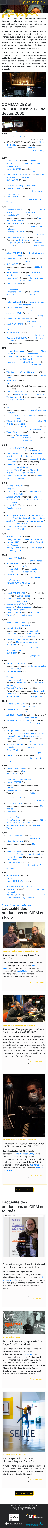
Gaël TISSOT (11, 653)
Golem (33, 310)
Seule (36, 240)
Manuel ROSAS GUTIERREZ (18, 583)
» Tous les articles (24, 1189)
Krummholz (28, 440)
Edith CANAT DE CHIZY (16, 174)
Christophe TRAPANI (15, 292)
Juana (14, 502)
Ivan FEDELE (12, 634)
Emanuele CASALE (14, 709)
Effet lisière (39, 800)
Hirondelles (26, 625)
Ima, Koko (31, 747)
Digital (25, 771)
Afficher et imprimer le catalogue (16, 905)
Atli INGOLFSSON (14, 715)
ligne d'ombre (27, 456)
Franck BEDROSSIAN (15, 593)
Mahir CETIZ (16, 407)
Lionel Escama (24, 607)
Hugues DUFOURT (14, 537)
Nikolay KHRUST (13, 548)
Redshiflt (22, 529)
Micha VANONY (13, 820)
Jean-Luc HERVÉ (13, 136)
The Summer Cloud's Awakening (31, 854)
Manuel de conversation (26, 642)
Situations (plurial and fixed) (18, 779)
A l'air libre (38, 316)
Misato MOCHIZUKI (14, 744)
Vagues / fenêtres (36, 561)
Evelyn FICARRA (13, 558)
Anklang (33, 793)
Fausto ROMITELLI (14, 857)
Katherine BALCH (14, 302)
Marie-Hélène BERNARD (16, 622)
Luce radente (29, 706)
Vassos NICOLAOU (14, 688)
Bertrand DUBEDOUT (15, 663)
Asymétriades (22, 435)
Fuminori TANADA (14, 470)
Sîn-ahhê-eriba (34, 429)
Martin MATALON (14, 739)
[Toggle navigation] (3, 2)
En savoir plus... (37, 982)
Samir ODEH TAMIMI (15, 324)
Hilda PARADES (13, 272)
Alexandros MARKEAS (16, 604)
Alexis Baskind (36, 542)
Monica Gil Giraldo (36, 302)
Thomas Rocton (38, 515)
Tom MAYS (11, 889)
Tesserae (32, 294)
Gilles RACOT (12, 750)
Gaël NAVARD (12, 180)
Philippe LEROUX (13, 730)
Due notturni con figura (28, 636)
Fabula (35, 172)
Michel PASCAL (13, 332)
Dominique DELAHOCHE (17, 515)
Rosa (13, 462)
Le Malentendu (31, 353)
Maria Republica (27, 359)
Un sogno (22, 424)
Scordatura (11, 787)
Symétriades (22, 467)
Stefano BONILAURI (15, 704)
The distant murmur (15, 400)
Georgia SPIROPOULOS (16, 338)
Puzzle (9, 878)
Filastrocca (35, 838)
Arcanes (25, 177)
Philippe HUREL (13, 542)
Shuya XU (10, 755)
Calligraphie (35, 656)
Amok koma (11, 860)
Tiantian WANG (13, 397)
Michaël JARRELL (14, 563)
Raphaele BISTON (14, 486)
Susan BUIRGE (21, 682)
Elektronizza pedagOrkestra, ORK (21, 185)
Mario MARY (11, 505)
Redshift (21, 478)
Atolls (8, 383)
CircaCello (39, 335)
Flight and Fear (12, 817)
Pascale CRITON (13, 782)
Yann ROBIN (11, 148)
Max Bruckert (35, 491)
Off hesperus (25, 305)
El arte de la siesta (38, 723)
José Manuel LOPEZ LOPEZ (18, 720)
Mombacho (31, 212)
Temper (9, 677)
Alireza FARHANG (14, 196)
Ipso (39, 752)
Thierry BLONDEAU (14, 881)
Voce (27, 261)
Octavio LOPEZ (13, 895)
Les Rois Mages (37, 245)
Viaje (17, 418)
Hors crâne (22, 601)
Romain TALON (13, 283)
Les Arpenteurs (36, 696)
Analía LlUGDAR (13, 497)
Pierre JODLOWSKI (14, 803)
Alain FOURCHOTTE (15, 790)
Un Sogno (27, 1354)
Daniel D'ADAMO (13, 169)
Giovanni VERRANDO (19, 438)
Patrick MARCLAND (15, 237)
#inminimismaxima (14, 289)
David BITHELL (13, 774)
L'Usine (40, 234)
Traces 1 (29, 741)
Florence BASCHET (14, 835)
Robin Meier (32, 148)
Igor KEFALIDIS (13, 491)
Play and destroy (29, 717)
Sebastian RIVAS (13, 612)
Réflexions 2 (39, 691)
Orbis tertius (27, 615)
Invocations (31, 321)
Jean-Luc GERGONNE (16, 448)
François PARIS (13, 278)
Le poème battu (29, 572)
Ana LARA (10, 521)
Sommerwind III (28, 473)
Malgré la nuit (23, 523)
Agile (33, 828)
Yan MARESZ (12, 258)
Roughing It (33, 631)
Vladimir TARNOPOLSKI (16, 475)
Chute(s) (23, 566)
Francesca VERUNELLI (19, 362)
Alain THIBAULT (13, 862)
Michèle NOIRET (13, 696)
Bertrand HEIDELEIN (15, 232)
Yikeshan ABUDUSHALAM (20, 372)
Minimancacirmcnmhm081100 (19, 886)
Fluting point (15, 550)
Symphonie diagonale (15, 609)
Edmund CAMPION (14, 841)
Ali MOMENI (11, 811)
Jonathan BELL (13, 161)
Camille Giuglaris (21, 240)
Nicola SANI (11, 645)
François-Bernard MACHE (17, 318)
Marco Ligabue (32, 634)
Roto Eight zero (21, 494)
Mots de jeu (23, 256)
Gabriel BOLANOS (14, 209)
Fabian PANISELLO (14, 243)
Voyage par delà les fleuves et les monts (24, 539)
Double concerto (13, 508)
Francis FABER (12, 215)
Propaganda (24, 596)
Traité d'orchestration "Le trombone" (29, 518)
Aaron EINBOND (13, 628)
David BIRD (12, 380)
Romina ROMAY (13, 188)
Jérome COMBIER (14, 598)
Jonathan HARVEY (14, 680)
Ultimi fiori (36, 365)
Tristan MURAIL (13, 421)
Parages (10, 488)
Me (33, 844)
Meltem (40, 394)
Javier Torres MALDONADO (20, 415)
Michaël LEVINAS (14, 569)
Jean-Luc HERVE (13, 313)
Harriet (28, 275)
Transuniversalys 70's (33, 451)
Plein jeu (14, 545)
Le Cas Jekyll (25, 280)
